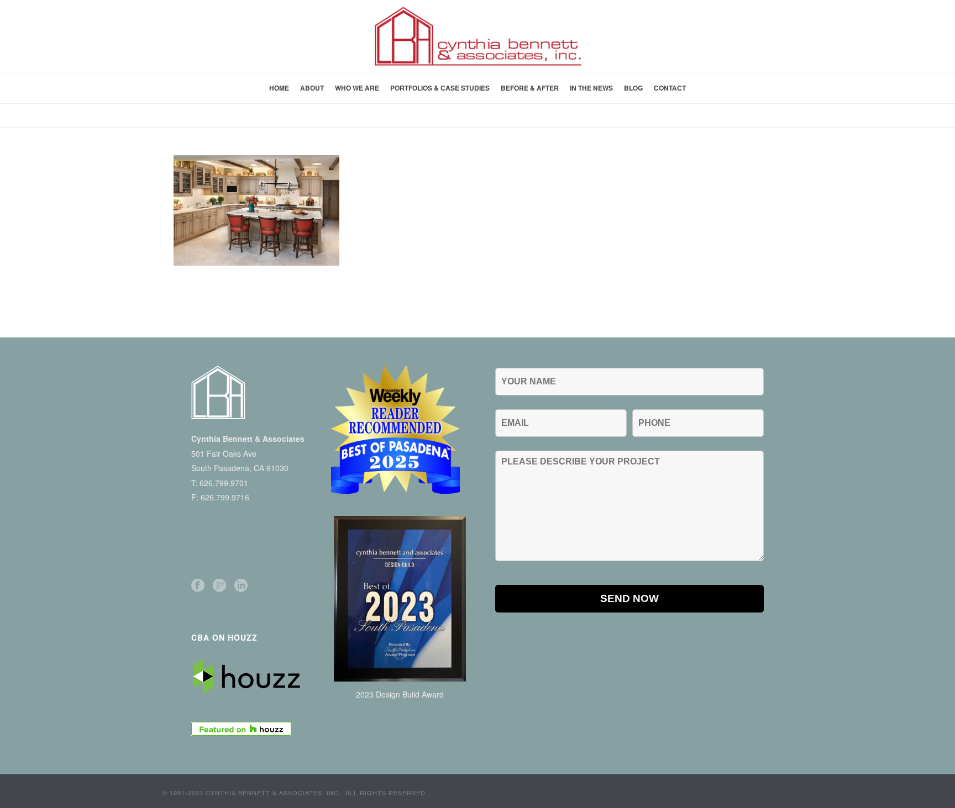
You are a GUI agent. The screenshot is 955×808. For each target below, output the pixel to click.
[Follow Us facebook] (197, 586)
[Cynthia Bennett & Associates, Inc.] (477, 36)
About (312, 88)
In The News (591, 88)
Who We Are (357, 88)
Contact (670, 88)
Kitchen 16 (756, 116)
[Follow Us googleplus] (219, 586)
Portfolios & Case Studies (440, 88)
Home (279, 88)
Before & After (530, 88)
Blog (633, 88)
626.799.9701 (224, 482)
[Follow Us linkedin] (241, 586)
